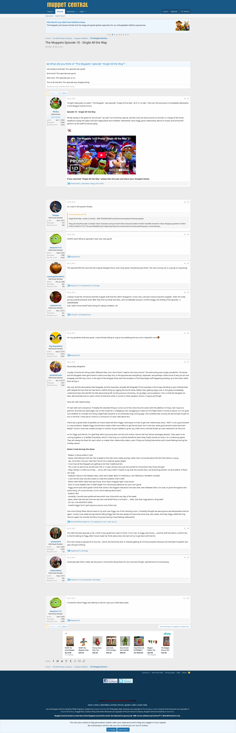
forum (120, 705)
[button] (54, 11)
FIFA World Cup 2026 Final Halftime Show (66, 22)
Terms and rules (157, 672)
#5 (188, 292)
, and (85, 286)
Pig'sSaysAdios (55, 346)
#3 (188, 234)
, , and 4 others (87, 184)
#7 (188, 362)
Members (71, 11)
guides (127, 705)
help (145, 705)
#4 (188, 263)
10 (127, 34)
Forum (60, 11)
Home (49, 11)
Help (82, 11)
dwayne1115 (56, 247)
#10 (187, 598)
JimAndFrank (56, 375)
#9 (188, 557)
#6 (188, 333)
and (80, 315)
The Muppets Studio (150, 709)
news (96, 705)
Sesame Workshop (67, 711)
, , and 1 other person (93, 522)
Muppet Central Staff (101, 709)
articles (114, 705)
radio (134, 705)
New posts (49, 16)
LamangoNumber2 (55, 276)
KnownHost (169, 711)
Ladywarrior (55, 305)
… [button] (56, 93)
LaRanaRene (55, 570)
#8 (188, 528)
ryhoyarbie (56, 541)
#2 (188, 202)
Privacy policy (170, 672)
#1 (188, 98)
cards (140, 705)
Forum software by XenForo (158, 716)
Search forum (60, 16)
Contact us (146, 672)
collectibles (104, 705)
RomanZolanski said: (76, 214)
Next (64, 93)
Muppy (55, 215)
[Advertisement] (118, 54)
